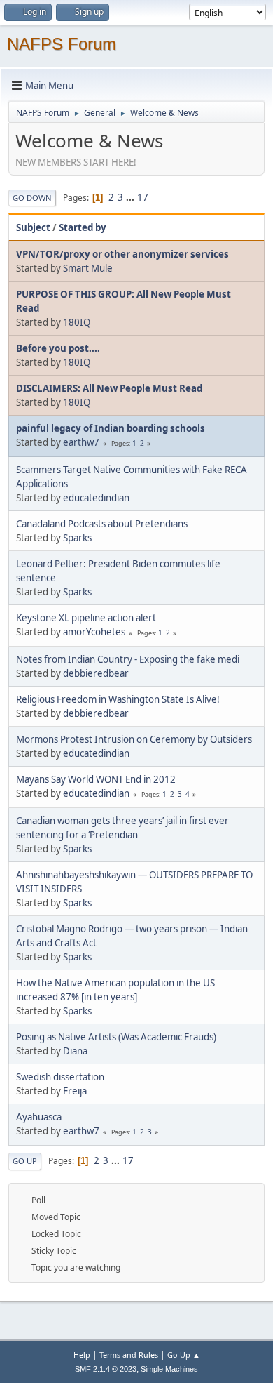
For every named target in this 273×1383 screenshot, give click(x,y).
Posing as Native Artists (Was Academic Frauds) (116, 1037)
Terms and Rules (128, 1354)
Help (82, 1354)
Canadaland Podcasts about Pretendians (102, 523)
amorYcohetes (94, 632)
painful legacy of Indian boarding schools (110, 428)
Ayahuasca (39, 1117)
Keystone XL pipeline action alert (86, 617)
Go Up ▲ (183, 1354)
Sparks (77, 537)
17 (142, 197)
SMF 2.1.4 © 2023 (105, 1369)
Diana (75, 1051)
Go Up (25, 1161)
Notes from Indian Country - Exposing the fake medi (127, 659)
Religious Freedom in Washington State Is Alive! (118, 699)
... (131, 197)
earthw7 (81, 442)
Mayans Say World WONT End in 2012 (96, 779)
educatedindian (96, 497)
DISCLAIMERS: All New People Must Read (109, 388)
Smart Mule (88, 268)
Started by (82, 227)
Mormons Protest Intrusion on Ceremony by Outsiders (134, 739)
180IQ (76, 322)
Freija (75, 1091)
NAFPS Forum (61, 43)
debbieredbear (96, 673)
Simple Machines (169, 1369)
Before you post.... (58, 348)
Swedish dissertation (60, 1077)
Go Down (32, 197)
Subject (33, 227)
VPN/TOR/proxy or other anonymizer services (122, 254)
